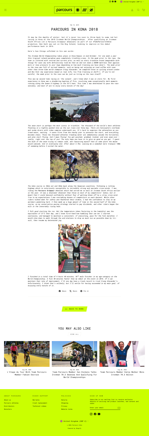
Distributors (9, 406)
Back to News (76, 309)
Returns (64, 400)
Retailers (8, 409)
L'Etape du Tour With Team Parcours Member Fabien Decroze (27, 373)
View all (74, 334)
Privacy (64, 406)
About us (7, 400)
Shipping (64, 403)
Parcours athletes (11, 403)
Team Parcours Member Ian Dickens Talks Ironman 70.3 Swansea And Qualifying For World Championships (74, 374)
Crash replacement (40, 403)
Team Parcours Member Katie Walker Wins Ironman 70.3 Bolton (122, 373)
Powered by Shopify (74, 428)
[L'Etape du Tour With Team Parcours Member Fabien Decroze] (27, 354)
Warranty (36, 400)
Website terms (66, 409)
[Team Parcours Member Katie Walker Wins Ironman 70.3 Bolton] (122, 354)
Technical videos (39, 406)
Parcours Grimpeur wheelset (61, 42)
